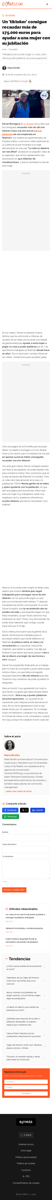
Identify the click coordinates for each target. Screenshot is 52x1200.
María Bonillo (13, 68)
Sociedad (10, 15)
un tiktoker (29, 124)
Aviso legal (26, 1150)
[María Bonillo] (4, 68)
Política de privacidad (26, 1157)
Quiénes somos (26, 1144)
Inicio (4, 49)
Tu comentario (7, 856)
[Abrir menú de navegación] (47, 4)
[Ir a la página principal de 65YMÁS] (12, 4)
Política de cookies (26, 1163)
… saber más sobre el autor (18, 791)
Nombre (5, 832)
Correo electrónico (9, 844)
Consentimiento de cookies (26, 1183)
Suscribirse (26, 1093)
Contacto (26, 1170)
